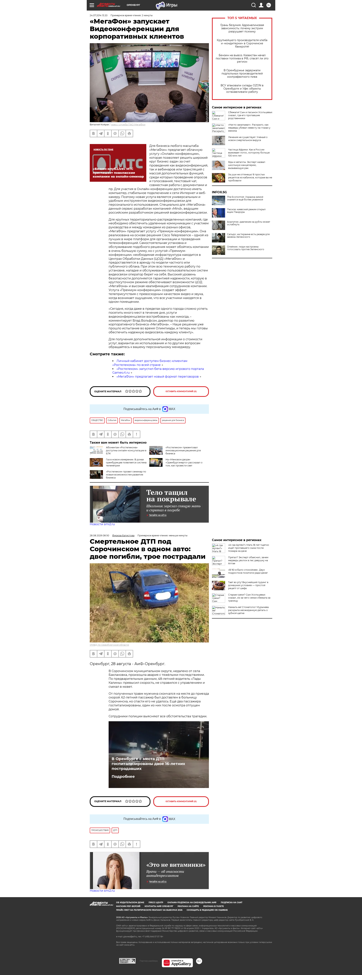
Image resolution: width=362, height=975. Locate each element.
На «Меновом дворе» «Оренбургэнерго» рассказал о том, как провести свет (184, 462)
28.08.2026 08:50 (99, 535)
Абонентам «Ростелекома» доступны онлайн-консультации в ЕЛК (126, 450)
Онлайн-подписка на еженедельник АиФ (191, 902)
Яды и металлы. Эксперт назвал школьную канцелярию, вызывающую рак (246, 165)
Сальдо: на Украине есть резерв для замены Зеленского (248, 235)
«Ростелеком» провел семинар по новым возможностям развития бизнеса (126, 474)
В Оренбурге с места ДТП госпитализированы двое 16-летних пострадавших (148, 764)
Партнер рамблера (149, 961)
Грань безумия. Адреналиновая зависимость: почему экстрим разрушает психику (242, 28)
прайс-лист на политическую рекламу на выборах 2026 (149, 910)
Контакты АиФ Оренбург (159, 906)
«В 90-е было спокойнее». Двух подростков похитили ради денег (248, 571)
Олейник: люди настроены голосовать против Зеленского (245, 248)
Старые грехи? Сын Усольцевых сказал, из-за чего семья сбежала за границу (249, 597)
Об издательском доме (130, 902)
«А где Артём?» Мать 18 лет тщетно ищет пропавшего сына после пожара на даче (248, 547)
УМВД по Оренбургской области (109, 644)
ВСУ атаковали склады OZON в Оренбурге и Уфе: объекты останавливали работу (242, 89)
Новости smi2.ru (102, 524)
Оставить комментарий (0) (181, 391)
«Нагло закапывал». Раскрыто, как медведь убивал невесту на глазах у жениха (249, 127)
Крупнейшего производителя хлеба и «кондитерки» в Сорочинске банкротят (242, 43)
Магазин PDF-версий (128, 906)
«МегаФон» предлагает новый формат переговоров (158, 376)
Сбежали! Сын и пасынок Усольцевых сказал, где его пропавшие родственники (250, 115)
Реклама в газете (213, 906)
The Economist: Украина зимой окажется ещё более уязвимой (245, 198)
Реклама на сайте (188, 906)
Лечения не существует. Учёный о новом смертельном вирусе (248, 139)
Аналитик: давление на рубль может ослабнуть (248, 223)
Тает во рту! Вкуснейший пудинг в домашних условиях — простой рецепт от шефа (248, 585)
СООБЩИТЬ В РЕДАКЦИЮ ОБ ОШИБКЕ (207, 910)
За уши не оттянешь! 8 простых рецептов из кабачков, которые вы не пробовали (250, 177)
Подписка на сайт (231, 902)
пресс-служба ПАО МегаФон (128, 124)
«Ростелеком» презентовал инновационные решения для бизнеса (183, 450)
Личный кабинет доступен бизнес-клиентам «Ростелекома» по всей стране (149, 363)
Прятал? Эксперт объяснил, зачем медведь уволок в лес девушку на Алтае (248, 560)
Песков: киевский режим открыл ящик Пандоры (246, 210)
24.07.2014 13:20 (98, 15)
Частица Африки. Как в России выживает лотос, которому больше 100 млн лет (249, 152)
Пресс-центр (156, 902)
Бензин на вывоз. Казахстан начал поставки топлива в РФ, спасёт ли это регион (242, 58)
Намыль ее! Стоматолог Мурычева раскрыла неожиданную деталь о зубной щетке (248, 610)
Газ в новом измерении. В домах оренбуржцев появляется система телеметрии (126, 462)
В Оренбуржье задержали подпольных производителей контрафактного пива (242, 73)
